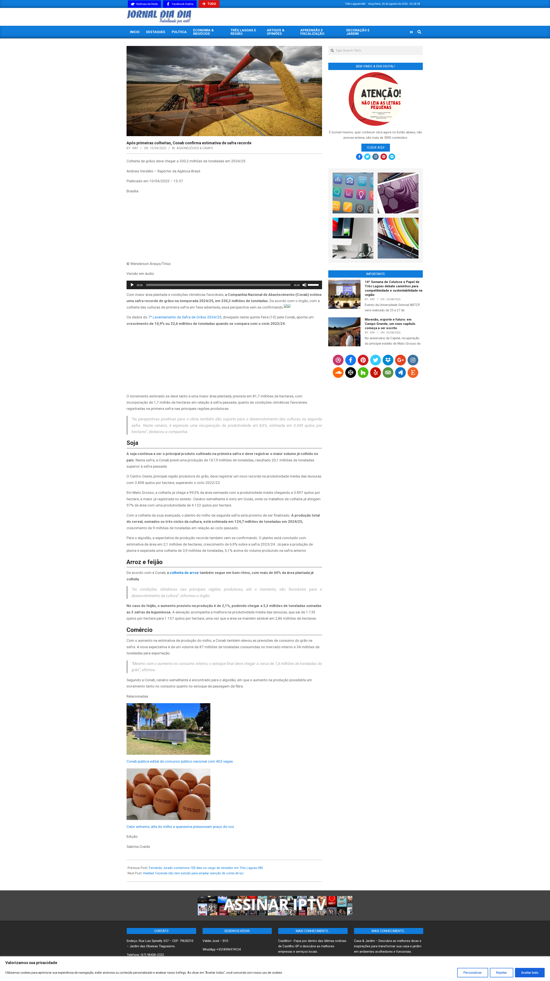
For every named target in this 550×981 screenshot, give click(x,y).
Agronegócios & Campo (195, 148)
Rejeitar (501, 972)
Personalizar (472, 972)
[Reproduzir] (132, 285)
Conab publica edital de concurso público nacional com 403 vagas (180, 761)
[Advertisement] (224, 228)
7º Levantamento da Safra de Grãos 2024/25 (185, 317)
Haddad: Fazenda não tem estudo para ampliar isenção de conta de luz (193, 873)
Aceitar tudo (529, 972)
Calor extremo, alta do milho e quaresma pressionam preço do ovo (180, 826)
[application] (224, 285)
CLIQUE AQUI (375, 147)
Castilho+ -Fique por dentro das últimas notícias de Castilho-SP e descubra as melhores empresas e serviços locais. (312, 946)
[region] (275, 968)
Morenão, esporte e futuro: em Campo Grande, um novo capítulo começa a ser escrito (390, 324)
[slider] (314, 284)
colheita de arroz (185, 572)
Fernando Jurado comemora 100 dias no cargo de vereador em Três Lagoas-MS (206, 868)
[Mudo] (304, 285)
